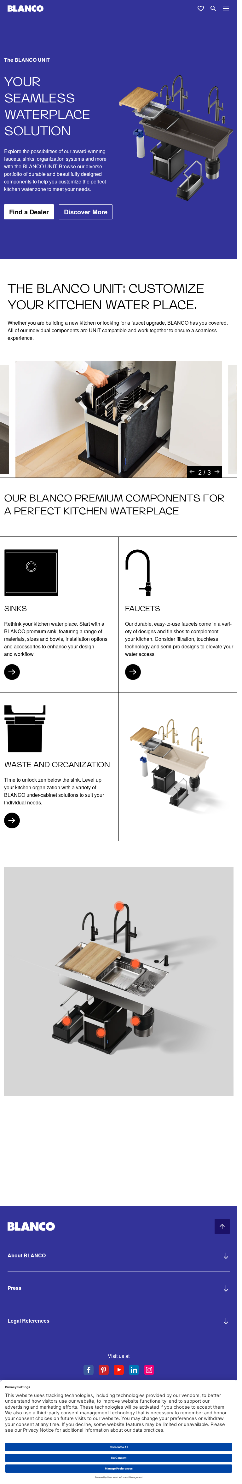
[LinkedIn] (134, 1370)
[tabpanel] (118, 419)
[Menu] (226, 8)
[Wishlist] (201, 8)
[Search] (213, 8)
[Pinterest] (104, 1370)
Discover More (85, 211)
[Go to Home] (25, 8)
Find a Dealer (29, 211)
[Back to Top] (222, 1226)
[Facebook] (89, 1370)
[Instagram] (149, 1370)
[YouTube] (119, 1370)
